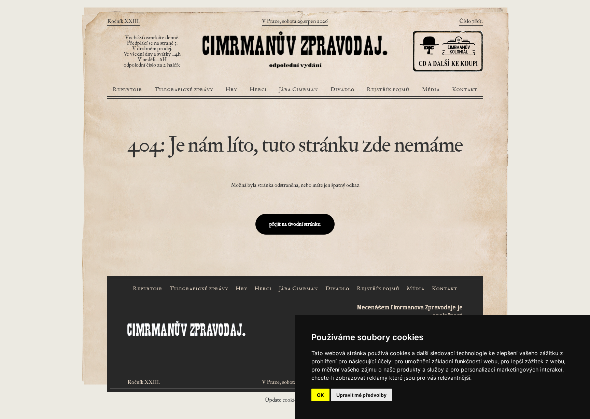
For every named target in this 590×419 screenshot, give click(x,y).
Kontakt (464, 90)
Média (431, 90)
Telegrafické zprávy (184, 90)
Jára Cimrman (298, 90)
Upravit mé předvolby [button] (361, 395)
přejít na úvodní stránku (295, 224)
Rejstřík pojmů (388, 90)
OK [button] (320, 395)
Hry (231, 90)
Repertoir (127, 90)
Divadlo (342, 90)
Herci (258, 90)
